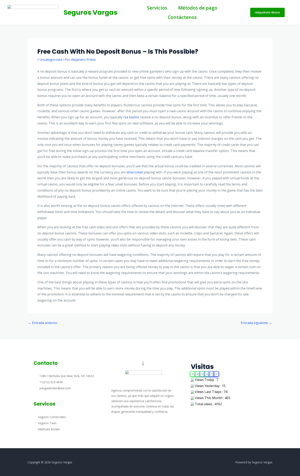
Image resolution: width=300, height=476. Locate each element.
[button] (267, 12)
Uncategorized (50, 59)
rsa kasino (131, 117)
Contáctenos (182, 17)
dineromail (135, 172)
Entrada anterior (43, 322)
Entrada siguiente (256, 322)
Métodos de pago (197, 7)
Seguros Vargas (90, 12)
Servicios (157, 7)
